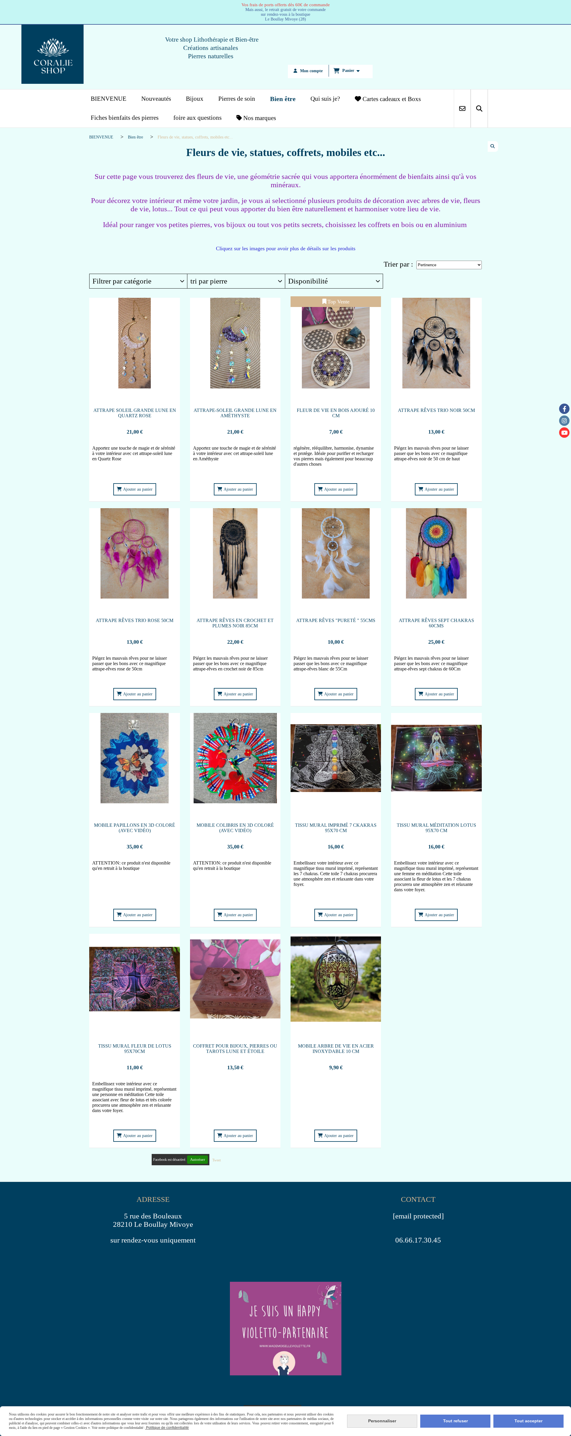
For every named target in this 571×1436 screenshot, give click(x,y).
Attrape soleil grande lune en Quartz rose (134, 413)
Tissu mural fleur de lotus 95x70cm (134, 1048)
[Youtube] (564, 432)
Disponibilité (308, 281)
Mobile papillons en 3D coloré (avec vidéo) (134, 828)
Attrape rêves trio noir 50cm (436, 410)
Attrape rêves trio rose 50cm (134, 620)
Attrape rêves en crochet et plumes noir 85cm (235, 623)
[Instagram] (564, 420)
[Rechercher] (479, 108)
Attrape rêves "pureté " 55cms (335, 620)
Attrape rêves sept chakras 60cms (436, 623)
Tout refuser (455, 1420)
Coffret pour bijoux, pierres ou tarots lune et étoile (235, 1048)
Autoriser (197, 1159)
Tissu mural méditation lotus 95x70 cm (436, 828)
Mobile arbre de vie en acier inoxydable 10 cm (336, 1048)
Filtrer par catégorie (121, 281)
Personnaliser (382, 1420)
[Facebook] (564, 409)
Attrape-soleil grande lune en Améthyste (235, 413)
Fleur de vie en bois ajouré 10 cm (336, 413)
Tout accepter (528, 1420)
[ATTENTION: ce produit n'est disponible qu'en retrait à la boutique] (134, 758)
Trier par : (398, 264)
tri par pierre (208, 281)
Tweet (216, 1160)
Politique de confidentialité (167, 1428)
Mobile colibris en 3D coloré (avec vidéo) (235, 828)
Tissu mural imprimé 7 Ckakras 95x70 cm (336, 828)
